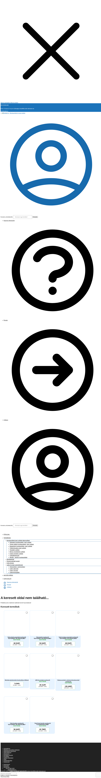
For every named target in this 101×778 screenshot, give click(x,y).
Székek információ (8, 758)
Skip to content (14, 102)
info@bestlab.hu (4, 111)
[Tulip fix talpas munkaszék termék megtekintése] (16, 709)
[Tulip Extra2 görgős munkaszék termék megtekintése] (42, 709)
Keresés (35, 217)
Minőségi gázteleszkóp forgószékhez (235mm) (17, 680)
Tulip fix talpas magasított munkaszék (68, 637)
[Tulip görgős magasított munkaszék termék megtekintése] (16, 623)
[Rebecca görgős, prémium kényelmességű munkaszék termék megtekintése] (68, 666)
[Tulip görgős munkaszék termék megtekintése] (42, 623)
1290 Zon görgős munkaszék (42, 680)
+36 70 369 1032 (5, 105)
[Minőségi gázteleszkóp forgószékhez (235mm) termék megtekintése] (16, 666)
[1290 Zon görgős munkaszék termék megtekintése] (42, 666)
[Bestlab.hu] (13, 113)
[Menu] (1, 113)
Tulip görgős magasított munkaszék (17, 637)
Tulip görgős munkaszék (42, 637)
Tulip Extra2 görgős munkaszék (42, 723)
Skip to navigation (5, 102)
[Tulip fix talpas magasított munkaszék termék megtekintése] (68, 623)
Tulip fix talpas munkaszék (17, 723)
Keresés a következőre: (7, 217)
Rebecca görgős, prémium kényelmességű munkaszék (68, 680)
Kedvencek (6, 762)
